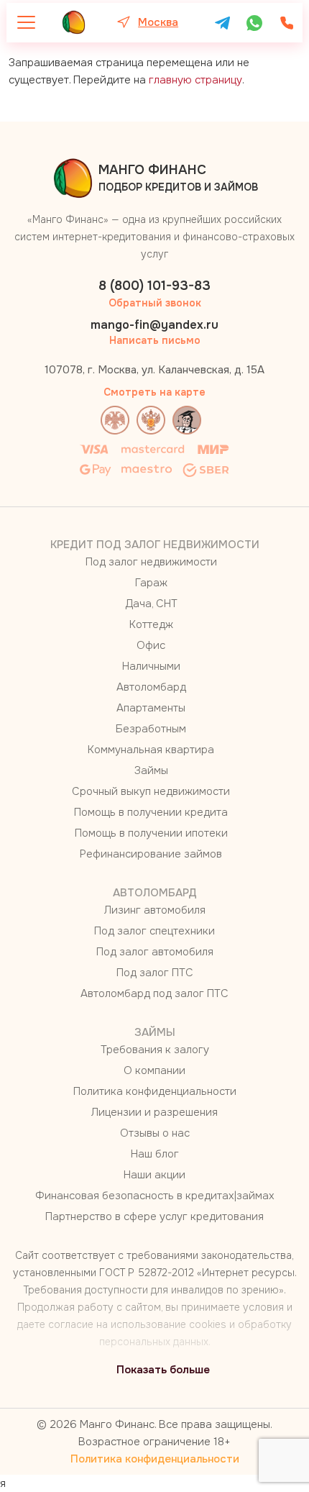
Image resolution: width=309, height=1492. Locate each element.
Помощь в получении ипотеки (151, 833)
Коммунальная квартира (151, 749)
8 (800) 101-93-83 (154, 286)
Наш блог (155, 1154)
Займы (151, 770)
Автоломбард (151, 687)
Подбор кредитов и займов (178, 178)
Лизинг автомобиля (155, 910)
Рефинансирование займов (151, 854)
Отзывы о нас (155, 1133)
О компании (154, 1070)
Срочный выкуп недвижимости (151, 791)
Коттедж (151, 624)
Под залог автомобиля (154, 952)
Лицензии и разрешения (154, 1112)
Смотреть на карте (154, 392)
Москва (158, 22)
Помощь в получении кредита (151, 812)
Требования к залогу (155, 1049)
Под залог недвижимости (151, 562)
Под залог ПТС (154, 972)
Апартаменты (150, 708)
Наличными (151, 666)
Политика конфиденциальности (154, 1091)
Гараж (151, 583)
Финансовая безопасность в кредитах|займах (155, 1195)
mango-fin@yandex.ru (154, 324)
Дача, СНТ (151, 603)
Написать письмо (154, 340)
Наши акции (154, 1175)
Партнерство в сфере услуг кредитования (154, 1216)
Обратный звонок (155, 302)
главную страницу (195, 80)
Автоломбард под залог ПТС (154, 993)
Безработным (151, 729)
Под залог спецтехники (154, 931)
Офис (151, 645)
